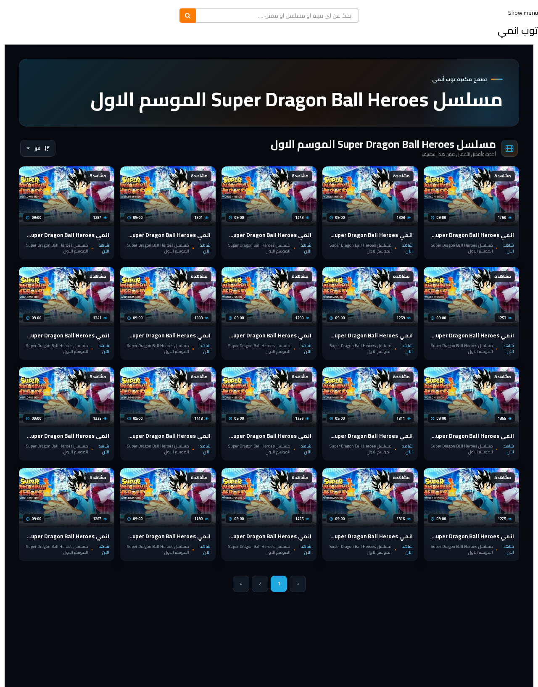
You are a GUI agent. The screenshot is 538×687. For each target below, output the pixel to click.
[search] (187, 15)
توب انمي (518, 30)
